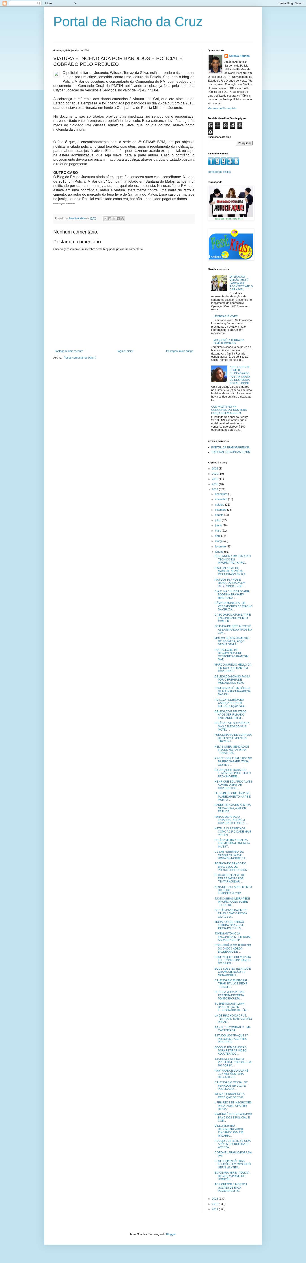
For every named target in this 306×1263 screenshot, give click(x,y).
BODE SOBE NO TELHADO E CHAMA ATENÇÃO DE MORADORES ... (233, 972)
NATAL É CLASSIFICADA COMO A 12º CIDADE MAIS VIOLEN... (233, 832)
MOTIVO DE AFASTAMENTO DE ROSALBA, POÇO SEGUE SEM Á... (232, 641)
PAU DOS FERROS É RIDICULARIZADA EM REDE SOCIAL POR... (230, 583)
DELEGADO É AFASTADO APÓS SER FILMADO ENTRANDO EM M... (230, 715)
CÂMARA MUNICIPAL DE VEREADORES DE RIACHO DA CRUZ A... (233, 606)
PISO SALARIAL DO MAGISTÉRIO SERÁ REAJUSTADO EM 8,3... (231, 571)
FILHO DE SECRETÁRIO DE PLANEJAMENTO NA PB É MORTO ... (233, 796)
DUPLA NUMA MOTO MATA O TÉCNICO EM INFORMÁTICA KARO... (233, 559)
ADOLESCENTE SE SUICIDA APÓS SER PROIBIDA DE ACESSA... (232, 1144)
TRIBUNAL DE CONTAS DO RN (230, 452)
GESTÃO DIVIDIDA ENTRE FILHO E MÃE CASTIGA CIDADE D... (231, 913)
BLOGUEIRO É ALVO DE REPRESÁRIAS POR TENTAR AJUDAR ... (230, 878)
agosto (219, 515)
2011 (215, 1209)
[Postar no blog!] (110, 218)
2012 (215, 1204)
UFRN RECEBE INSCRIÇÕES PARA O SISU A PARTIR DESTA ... (233, 1106)
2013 (215, 1198)
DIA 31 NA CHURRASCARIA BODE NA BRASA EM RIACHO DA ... (232, 594)
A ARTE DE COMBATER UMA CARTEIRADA (232, 1029)
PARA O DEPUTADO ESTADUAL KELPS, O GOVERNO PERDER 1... (231, 820)
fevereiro (220, 546)
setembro (221, 509)
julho (218, 520)
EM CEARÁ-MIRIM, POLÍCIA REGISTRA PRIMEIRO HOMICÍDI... (232, 1176)
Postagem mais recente (68, 351)
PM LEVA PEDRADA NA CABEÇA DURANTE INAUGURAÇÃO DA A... (231, 703)
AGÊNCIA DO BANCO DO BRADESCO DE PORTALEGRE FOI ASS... (232, 867)
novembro (221, 499)
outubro (220, 504)
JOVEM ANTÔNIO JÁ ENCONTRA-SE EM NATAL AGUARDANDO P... (233, 937)
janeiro (219, 551)
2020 (215, 473)
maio (218, 530)
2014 (215, 489)
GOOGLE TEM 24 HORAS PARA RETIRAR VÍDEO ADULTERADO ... (230, 1050)
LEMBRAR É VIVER (225, 316)
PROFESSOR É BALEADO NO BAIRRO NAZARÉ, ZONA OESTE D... (233, 761)
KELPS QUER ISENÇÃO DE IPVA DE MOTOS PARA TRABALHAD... (232, 750)
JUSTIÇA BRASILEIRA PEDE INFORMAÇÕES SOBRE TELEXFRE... (232, 902)
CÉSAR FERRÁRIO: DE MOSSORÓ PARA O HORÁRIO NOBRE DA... (231, 855)
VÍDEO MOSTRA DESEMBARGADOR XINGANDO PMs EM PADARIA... (229, 1130)
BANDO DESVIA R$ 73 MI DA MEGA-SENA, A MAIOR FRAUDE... (232, 808)
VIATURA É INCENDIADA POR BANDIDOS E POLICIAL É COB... (233, 1117)
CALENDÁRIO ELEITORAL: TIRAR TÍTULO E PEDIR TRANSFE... (231, 983)
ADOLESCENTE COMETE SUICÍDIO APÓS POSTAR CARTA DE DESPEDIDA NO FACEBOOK (240, 375)
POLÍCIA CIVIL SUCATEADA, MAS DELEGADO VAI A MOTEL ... (232, 726)
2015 (215, 484)
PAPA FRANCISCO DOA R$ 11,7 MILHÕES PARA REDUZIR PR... (231, 1074)
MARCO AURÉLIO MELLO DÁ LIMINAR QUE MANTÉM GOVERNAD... (233, 668)
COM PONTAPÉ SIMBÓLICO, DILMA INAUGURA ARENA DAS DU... (232, 691)
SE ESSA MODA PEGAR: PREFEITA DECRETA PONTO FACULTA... (230, 995)
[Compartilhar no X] (114, 218)
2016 (215, 479)
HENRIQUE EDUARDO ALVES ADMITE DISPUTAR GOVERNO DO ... (233, 785)
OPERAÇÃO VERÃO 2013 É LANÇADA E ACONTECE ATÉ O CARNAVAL (241, 283)
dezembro (221, 494)
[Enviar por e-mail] (105, 218)
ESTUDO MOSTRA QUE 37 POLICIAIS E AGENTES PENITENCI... (231, 1039)
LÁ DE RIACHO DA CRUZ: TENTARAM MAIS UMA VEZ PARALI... (233, 1019)
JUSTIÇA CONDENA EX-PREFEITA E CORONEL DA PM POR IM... (233, 1062)
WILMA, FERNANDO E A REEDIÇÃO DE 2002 (229, 1095)
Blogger (171, 1234)
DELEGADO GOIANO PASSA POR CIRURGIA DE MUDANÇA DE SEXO (232, 680)
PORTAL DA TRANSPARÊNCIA (230, 447)
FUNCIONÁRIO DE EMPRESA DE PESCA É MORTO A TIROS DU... (233, 738)
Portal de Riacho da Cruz (128, 21)
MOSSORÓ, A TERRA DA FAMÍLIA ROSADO (228, 342)
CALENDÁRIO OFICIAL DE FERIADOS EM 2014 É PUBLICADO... (231, 1085)
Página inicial (124, 351)
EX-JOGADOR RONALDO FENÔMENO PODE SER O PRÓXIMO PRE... (233, 773)
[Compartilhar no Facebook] (118, 218)
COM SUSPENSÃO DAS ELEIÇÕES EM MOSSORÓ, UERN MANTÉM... (233, 1164)
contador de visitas (219, 171)
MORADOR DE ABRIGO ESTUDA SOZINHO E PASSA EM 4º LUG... (229, 925)
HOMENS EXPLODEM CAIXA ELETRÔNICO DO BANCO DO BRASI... (233, 960)
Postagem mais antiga (179, 351)
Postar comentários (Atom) (80, 357)
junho (219, 525)
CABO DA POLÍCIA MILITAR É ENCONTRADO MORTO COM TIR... (233, 618)
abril (218, 536)
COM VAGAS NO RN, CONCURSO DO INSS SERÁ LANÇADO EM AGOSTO (229, 410)
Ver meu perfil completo (222, 108)
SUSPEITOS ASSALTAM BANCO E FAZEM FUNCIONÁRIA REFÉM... (231, 1007)
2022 (215, 468)
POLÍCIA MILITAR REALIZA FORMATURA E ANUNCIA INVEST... (232, 843)
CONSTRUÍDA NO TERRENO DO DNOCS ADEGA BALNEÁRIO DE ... (233, 948)
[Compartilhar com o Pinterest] (122, 218)
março (219, 541)
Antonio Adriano (239, 56)
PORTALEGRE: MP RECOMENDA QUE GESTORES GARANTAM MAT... (231, 654)
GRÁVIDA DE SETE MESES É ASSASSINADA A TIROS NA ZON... (233, 629)
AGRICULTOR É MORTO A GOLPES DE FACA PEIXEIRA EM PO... (231, 1187)
